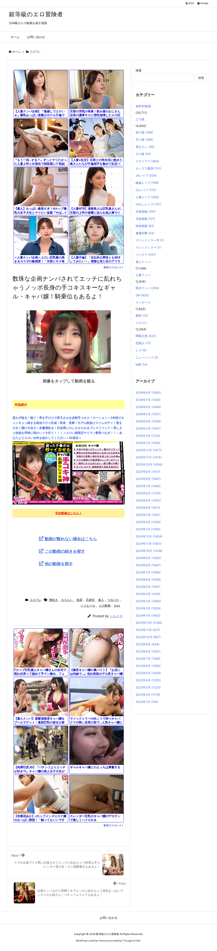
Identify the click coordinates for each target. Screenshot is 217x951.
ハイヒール (88, 605)
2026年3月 (148, 428)
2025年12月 (149, 450)
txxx (117, 605)
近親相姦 (146, 211)
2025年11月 (148, 457)
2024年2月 (148, 608)
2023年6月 (148, 666)
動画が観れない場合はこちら (71, 538)
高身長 (90, 600)
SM (142, 295)
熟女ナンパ (147, 288)
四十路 (144, 132)
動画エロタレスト (114, 267)
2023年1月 (147, 702)
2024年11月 (148, 543)
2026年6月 (148, 407)
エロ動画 (105, 605)
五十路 (144, 139)
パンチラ (146, 254)
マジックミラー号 (150, 240)
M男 (141, 364)
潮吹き (53, 600)
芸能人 (143, 343)
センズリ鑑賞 (148, 168)
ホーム (16, 51)
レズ (141, 350)
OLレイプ (146, 190)
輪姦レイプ (147, 182)
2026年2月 (148, 435)
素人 (101, 600)
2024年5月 (148, 586)
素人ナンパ (143, 262)
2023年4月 (148, 680)
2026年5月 (148, 414)
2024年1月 (148, 615)
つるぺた (113, 600)
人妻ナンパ (143, 275)
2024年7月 (148, 572)
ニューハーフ (147, 357)
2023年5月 (148, 673)
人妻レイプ (147, 197)
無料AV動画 (143, 106)
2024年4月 (148, 594)
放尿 (79, 600)
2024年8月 (148, 565)
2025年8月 (148, 479)
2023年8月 (148, 651)
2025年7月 (148, 486)
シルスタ (116, 616)
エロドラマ (147, 161)
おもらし (67, 600)
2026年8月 (148, 392)
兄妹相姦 (145, 218)
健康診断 (145, 233)
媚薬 (142, 315)
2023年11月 (148, 630)
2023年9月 (147, 644)
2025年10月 (149, 464)
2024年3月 (148, 601)
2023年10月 (148, 637)
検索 (139, 70)
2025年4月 (148, 507)
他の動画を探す (59, 563)
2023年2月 (148, 694)
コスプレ (35, 51)
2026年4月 (148, 421)
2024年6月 (148, 579)
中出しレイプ (148, 204)
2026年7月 (148, 399)
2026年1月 (148, 443)
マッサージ (143, 302)
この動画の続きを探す (65, 551)
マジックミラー (148, 247)
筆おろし (145, 146)
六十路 (143, 154)
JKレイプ (146, 175)
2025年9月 (148, 471)
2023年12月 (149, 622)
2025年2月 (148, 522)
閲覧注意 (146, 336)
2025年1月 (148, 529)
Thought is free (131, 940)
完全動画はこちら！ (68, 513)
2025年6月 (148, 493)
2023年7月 (148, 658)
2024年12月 (149, 536)
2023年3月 (148, 687)
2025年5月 (148, 500)
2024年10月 (149, 550)
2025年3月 (148, 515)
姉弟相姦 (145, 226)
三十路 (140, 119)
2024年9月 (148, 558)
